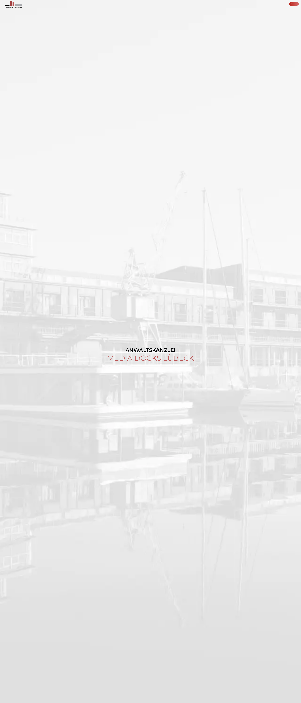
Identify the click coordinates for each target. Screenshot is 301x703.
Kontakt (293, 4)
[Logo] (13, 5)
